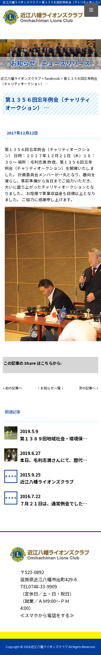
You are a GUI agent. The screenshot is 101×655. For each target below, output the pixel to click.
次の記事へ (87, 387)
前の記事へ (13, 387)
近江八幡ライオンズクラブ (47, 481)
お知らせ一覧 (50, 387)
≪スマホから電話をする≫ (47, 615)
